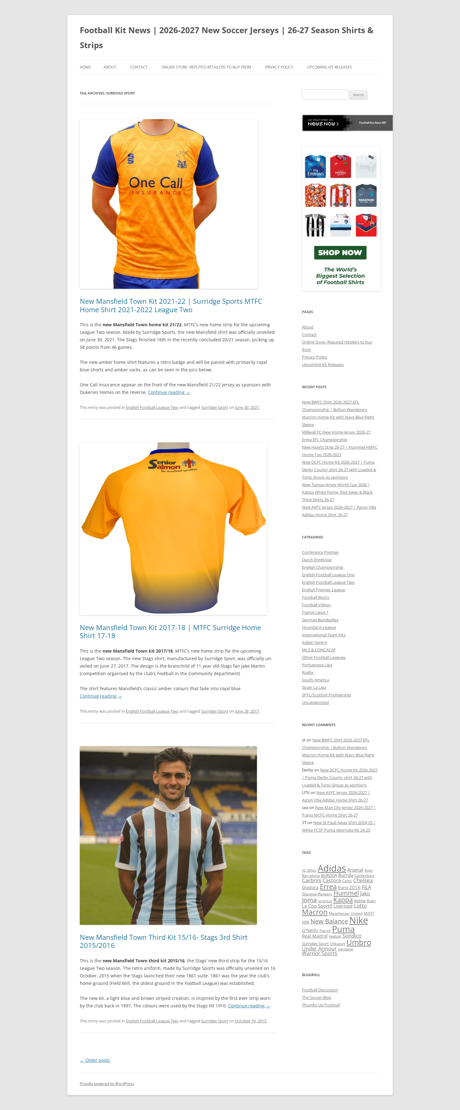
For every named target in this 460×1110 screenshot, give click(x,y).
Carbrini (311, 880)
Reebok (335, 936)
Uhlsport (337, 943)
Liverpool (343, 906)
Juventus (325, 901)
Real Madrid (315, 936)
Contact (139, 67)
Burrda (345, 875)
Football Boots (315, 597)
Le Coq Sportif (317, 906)
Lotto (360, 905)
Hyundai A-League (319, 627)
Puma (343, 928)
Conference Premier (320, 552)
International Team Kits (323, 635)
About (110, 67)
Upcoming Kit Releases (329, 67)
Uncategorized (315, 702)
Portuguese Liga (317, 665)
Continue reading (169, 392)
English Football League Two (152, 407)
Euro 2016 (349, 887)
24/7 (383, 122)
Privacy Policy (279, 67)
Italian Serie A (314, 642)
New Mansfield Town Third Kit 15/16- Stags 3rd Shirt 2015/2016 (164, 941)
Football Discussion (320, 990)
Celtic (347, 880)
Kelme (360, 901)
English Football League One (328, 575)
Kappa (343, 899)
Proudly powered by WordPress (107, 1083)
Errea (328, 886)
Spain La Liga (314, 687)
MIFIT (369, 913)
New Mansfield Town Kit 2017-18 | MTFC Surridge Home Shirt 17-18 (170, 631)
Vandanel (345, 949)
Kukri (371, 900)
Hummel (346, 893)
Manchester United (345, 913)
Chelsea (363, 880)
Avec (369, 870)
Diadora (310, 887)
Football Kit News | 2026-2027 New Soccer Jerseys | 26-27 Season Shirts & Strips (227, 37)
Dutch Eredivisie (317, 560)
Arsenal (355, 870)
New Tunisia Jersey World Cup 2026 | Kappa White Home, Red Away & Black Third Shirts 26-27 (337, 492)
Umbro (358, 942)
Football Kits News (370, 122)
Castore (332, 880)
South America (315, 680)
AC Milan (309, 870)
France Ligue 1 (315, 612)
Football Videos (316, 605)
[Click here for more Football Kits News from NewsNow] (328, 123)
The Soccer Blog (316, 997)
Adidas (332, 868)
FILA (366, 887)
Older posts (95, 1060)
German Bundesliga (320, 620)
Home (85, 67)
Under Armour (319, 948)
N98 (305, 922)
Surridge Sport (214, 407)
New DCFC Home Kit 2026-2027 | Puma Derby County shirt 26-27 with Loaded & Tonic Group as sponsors (339, 469)
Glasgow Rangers (317, 894)
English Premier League (323, 590)
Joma (309, 900)
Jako (365, 893)
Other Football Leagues (323, 657)
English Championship (322, 567)
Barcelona (311, 875)
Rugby (308, 672)
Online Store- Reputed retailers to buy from (206, 67)
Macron (315, 912)
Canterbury (364, 875)
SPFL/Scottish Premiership (326, 695)
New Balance (329, 921)
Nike (358, 920)
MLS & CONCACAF (319, 650)
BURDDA (329, 875)
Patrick (325, 930)
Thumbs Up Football (321, 1005)
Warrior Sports (319, 953)
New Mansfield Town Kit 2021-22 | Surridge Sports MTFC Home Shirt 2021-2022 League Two (171, 305)
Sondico (351, 935)
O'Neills (310, 930)
